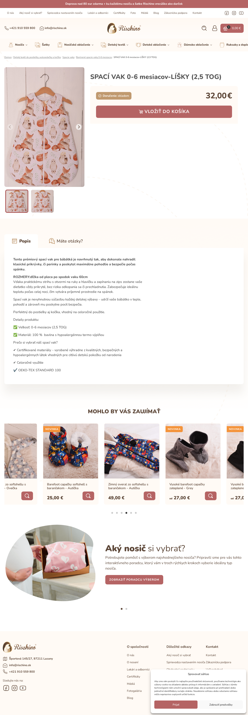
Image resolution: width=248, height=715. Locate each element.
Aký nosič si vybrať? (30, 13)
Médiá (144, 13)
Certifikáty (119, 13)
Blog (156, 13)
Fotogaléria (134, 691)
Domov (8, 57)
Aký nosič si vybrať (178, 655)
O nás (10, 13)
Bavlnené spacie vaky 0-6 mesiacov (94, 57)
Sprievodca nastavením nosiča (64, 13)
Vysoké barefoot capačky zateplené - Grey (148, 486)
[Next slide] (79, 127)
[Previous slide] (10, 127)
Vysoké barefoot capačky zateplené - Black (210, 486)
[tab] (112, 513)
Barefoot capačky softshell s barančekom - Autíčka (29, 486)
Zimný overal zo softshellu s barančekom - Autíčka (90, 486)
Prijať (176, 704)
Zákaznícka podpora (175, 13)
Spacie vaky (68, 57)
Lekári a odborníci (98, 13)
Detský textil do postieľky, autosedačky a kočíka (37, 57)
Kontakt (197, 13)
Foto (133, 13)
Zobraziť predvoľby (221, 704)
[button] (204, 28)
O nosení (132, 662)
